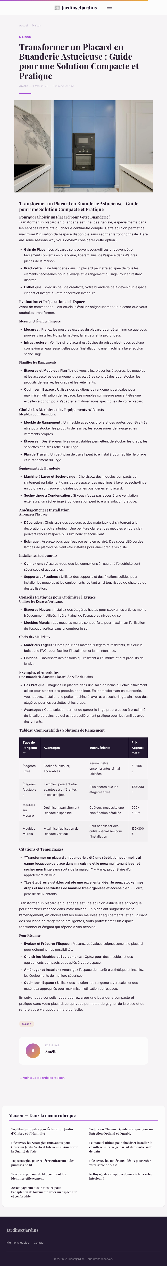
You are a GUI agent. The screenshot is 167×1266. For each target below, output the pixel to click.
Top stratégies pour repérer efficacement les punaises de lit (42, 1163)
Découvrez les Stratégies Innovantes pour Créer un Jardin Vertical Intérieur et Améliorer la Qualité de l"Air (44, 1147)
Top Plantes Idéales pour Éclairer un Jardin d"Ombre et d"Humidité (42, 1131)
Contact (39, 1242)
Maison (36, 25)
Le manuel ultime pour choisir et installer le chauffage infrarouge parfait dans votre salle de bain (120, 1147)
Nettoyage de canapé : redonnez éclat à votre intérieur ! (120, 1176)
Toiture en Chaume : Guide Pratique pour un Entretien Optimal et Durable (121, 1131)
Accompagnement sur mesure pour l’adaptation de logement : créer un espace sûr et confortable (44, 1192)
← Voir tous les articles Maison (42, 1078)
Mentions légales (18, 1242)
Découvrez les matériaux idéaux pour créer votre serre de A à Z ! (120, 1163)
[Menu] (109, 7)
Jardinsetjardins (75, 7)
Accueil (23, 25)
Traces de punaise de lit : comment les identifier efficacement (38, 1176)
